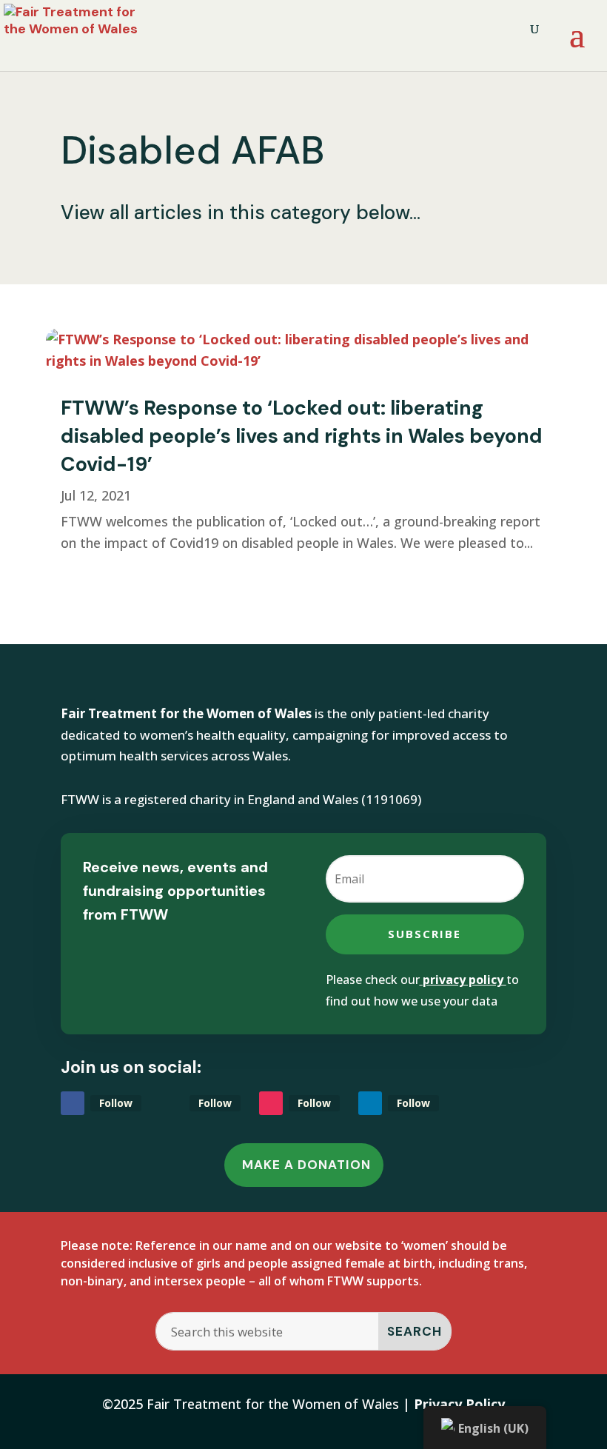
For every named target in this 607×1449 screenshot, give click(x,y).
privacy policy (463, 979)
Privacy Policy (459, 1404)
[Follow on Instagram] (271, 1103)
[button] (577, 44)
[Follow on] (172, 1103)
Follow (116, 1103)
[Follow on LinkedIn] (370, 1103)
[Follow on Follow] (72, 1103)
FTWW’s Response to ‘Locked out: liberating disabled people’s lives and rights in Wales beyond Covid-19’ (302, 436)
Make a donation (306, 1165)
